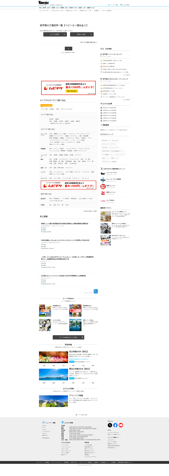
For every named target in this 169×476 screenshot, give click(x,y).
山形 (83, 365)
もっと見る (126, 75)
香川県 (70, 438)
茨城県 (94, 428)
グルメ (43, 427)
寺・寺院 (87, 159)
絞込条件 (43, 198)
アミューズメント (44, 134)
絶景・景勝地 (53, 161)
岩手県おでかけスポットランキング (115, 79)
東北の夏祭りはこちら (78, 378)
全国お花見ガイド (88, 447)
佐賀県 (74, 439)
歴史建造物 (68, 161)
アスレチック (76, 178)
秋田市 (75, 7)
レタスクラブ (111, 440)
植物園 (62, 138)
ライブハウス (86, 172)
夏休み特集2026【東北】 (80, 369)
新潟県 (78, 430)
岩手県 (44, 7)
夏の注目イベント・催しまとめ (110, 140)
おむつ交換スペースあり (86, 198)
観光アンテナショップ (80, 150)
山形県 (80, 7)
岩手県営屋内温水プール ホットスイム (113, 88)
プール (89, 138)
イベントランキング (66, 447)
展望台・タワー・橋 (87, 161)
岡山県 (74, 436)
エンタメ (43, 172)
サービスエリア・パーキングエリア (69, 159)
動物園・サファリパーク (56, 136)
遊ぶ (50, 205)
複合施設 (69, 150)
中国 (62, 436)
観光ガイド (64, 454)
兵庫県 (78, 435)
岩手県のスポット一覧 (85, 10)
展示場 (78, 142)
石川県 (70, 433)
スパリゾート (69, 167)
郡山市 (93, 7)
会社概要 (113, 462)
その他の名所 (73, 163)
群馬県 (87, 428)
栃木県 (90, 428)
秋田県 (71, 7)
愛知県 (70, 431)
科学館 (71, 155)
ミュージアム (44, 155)
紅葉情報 (86, 454)
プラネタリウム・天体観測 (109, 161)
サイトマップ (40, 462)
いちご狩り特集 (88, 445)
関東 (62, 428)
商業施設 (43, 148)
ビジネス (44, 433)
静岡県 (82, 431)
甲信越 (63, 430)
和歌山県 (86, 435)
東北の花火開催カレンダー (79, 361)
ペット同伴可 (65, 198)
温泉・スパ (44, 167)
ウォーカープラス (44, 10)
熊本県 (82, 439)
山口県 (78, 436)
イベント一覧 (64, 445)
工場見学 (96, 10)
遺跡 (74, 161)
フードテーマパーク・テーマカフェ (59, 140)
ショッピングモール (71, 148)
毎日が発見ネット (112, 447)
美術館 (55, 155)
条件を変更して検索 (91, 211)
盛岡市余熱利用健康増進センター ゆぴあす (114, 85)
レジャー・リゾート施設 (78, 140)
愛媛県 (74, 438)
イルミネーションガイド (90, 456)
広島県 (70, 436)
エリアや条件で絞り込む (89, 42)
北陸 (62, 433)
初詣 (55, 163)
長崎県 (78, 439)
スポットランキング (66, 450)
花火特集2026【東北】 (79, 351)
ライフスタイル (46, 431)
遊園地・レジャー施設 (60, 133)
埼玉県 (83, 428)
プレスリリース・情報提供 (85, 462)
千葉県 (79, 428)
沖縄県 (98, 439)
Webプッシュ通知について (114, 434)
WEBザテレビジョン (113, 443)
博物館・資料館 (63, 155)
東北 (40, 7)
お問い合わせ (74, 462)
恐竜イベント (114, 158)
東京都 (70, 428)
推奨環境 (66, 462)
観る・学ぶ (57, 205)
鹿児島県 (94, 439)
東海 (62, 432)
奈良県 (82, 435)
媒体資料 (96, 462)
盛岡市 (48, 7)
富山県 (74, 433)
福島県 (89, 7)
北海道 (63, 425)
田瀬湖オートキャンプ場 (109, 94)
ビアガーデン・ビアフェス (109, 144)
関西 (62, 435)
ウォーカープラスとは (113, 432)
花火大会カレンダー (89, 450)
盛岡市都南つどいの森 (109, 91)
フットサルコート (59, 172)
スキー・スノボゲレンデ (68, 142)
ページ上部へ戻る (82, 414)
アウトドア (44, 178)
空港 (50, 163)
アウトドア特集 (76, 395)
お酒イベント (105, 158)
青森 (53, 365)
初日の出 (60, 163)
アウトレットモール (66, 109)
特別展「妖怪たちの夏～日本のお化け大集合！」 (115, 69)
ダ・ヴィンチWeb (112, 441)
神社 (82, 159)
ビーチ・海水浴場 (54, 142)
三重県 (78, 431)
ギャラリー (78, 155)
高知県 (82, 438)
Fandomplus (46, 438)
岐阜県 (74, 431)
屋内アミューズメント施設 (56, 144)
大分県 (85, 439)
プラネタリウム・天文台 (72, 138)
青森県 (62, 7)
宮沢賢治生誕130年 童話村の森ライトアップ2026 (115, 72)
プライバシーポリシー (57, 462)
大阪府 (70, 435)
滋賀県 (90, 435)
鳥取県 (82, 436)
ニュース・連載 (114, 5)
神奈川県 (75, 428)
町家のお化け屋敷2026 (109, 66)
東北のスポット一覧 (71, 10)
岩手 (63, 365)
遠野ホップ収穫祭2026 (109, 63)
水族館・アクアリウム (71, 136)
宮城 (44, 365)
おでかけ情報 (126, 5)
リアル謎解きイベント (108, 154)
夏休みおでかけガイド (89, 452)
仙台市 (57, 7)
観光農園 (85, 136)
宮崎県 (89, 439)
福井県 (78, 433)
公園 (57, 109)
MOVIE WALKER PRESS (114, 445)
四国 (62, 438)
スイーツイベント (120, 154)
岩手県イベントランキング (112, 54)
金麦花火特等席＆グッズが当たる (78, 359)
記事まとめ (45, 435)
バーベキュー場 (66, 178)
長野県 (74, 430)
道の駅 (55, 159)
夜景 (66, 163)
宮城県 (53, 7)
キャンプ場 (44, 109)
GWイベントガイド (89, 449)
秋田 (73, 365)
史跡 (79, 161)
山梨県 (70, 430)
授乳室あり (74, 198)
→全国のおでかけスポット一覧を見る (59, 123)
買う (63, 205)
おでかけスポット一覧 (57, 10)
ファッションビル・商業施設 (57, 150)
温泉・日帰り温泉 (59, 167)
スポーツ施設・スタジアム (72, 172)
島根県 (85, 436)
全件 (50, 133)
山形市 (84, 7)
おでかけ (44, 425)
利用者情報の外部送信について (125, 462)
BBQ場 (52, 109)
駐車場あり (57, 198)
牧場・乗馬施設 (53, 138)
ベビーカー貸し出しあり (56, 200)
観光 (42, 159)
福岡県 (70, 439)
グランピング (85, 178)
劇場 (92, 172)
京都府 (74, 435)
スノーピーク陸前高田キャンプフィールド (114, 97)
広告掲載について (105, 462)
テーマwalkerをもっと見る (68, 337)
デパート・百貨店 (59, 148)
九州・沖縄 (64, 440)
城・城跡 (61, 161)
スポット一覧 (64, 449)
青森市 (66, 7)
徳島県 (78, 438)
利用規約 (47, 462)
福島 (93, 365)
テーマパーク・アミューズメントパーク (79, 133)
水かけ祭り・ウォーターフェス (110, 147)
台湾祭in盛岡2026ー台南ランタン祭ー (112, 60)
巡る (67, 205)
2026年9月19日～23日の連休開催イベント (113, 151)
